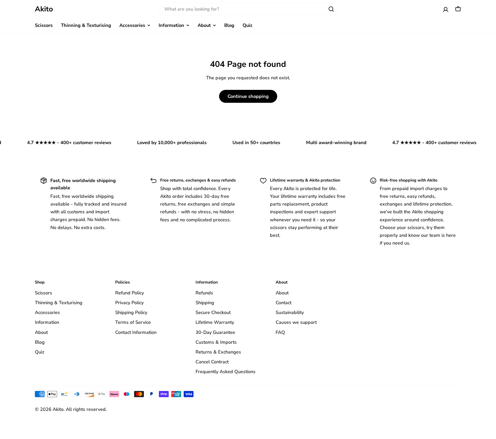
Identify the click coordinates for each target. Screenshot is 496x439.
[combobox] (248, 9)
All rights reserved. (86, 409)
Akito (44, 9)
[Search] (331, 9)
